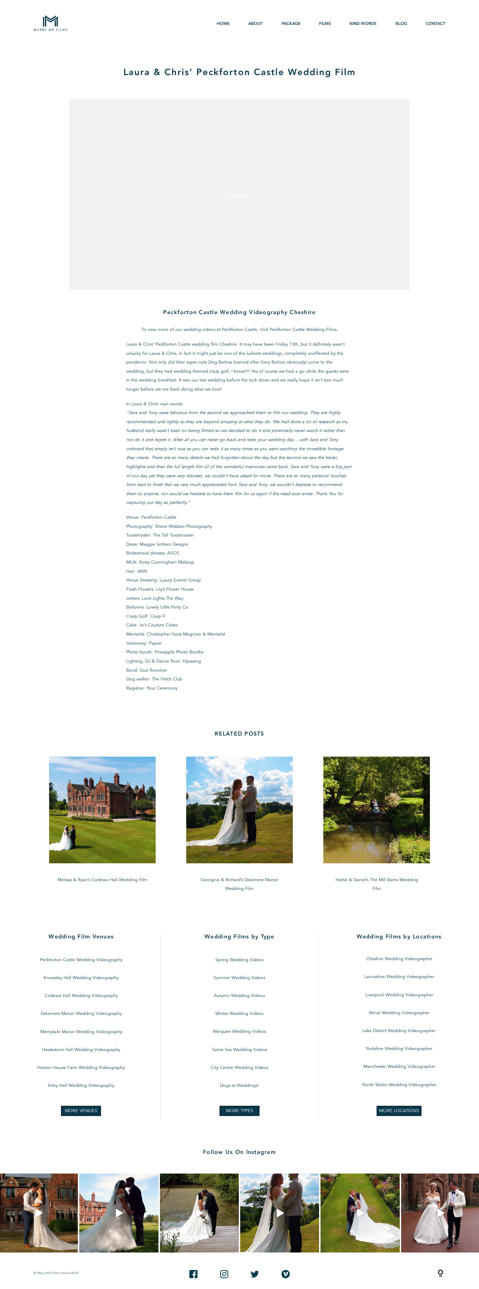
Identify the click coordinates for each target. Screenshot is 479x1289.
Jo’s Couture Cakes (158, 625)
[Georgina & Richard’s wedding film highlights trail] (279, 1213)
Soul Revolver (153, 670)
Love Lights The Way (162, 598)
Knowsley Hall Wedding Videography (81, 978)
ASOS (173, 553)
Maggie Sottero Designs (164, 544)
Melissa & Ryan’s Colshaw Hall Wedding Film (102, 825)
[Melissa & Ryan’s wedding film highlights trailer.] (118, 1213)
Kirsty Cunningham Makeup (166, 562)
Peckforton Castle (158, 517)
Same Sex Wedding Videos (239, 1050)
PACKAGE (291, 23)
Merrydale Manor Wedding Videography (81, 1032)
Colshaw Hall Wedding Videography (81, 996)
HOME (223, 23)
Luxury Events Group (180, 580)
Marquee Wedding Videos (239, 1031)
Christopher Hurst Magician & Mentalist (186, 634)
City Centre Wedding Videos (239, 1067)
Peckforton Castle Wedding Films (303, 329)
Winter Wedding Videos (239, 1013)
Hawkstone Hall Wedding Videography (81, 1050)
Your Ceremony (162, 688)
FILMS (325, 23)
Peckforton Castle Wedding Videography (81, 960)
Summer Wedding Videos (239, 978)
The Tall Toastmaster (173, 535)
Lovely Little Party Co (167, 607)
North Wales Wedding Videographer (399, 1085)
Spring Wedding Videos (239, 960)
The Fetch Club (167, 679)
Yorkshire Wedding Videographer (399, 1049)
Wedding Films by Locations (399, 937)
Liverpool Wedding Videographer (399, 995)
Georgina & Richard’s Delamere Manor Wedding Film (239, 825)
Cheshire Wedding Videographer (399, 959)
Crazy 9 (157, 616)
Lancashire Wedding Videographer (399, 977)
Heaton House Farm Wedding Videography (81, 1067)
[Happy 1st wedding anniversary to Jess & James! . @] (360, 1213)
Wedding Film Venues (81, 937)
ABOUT (255, 23)
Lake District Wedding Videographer (399, 1031)
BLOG (401, 23)
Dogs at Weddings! (239, 1085)
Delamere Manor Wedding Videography (81, 1013)
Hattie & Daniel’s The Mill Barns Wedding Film (376, 825)
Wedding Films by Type (239, 937)
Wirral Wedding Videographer (399, 1013)
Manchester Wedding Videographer (399, 1066)
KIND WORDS (363, 23)
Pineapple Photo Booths (179, 652)
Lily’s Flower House (175, 589)
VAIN (142, 571)
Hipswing (192, 661)
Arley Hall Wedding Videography (81, 1085)
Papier (155, 643)
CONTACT (435, 23)
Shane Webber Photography (183, 526)
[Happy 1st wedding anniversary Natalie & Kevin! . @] (199, 1213)
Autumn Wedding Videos (239, 996)
